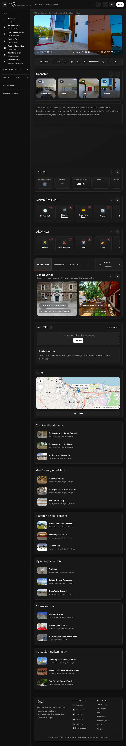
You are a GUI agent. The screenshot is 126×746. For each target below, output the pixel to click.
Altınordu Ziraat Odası (66, 13)
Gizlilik (99, 725)
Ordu (56, 13)
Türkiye (36, 13)
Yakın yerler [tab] (59, 264)
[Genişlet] (109, 61)
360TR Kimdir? (102, 705)
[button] (78, 390)
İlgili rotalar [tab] (75, 264)
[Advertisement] (78, 145)
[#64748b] (45, 184)
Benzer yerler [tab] (43, 264)
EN (112, 4)
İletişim (100, 729)
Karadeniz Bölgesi (47, 13)
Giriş (120, 4)
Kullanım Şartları (103, 721)
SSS (98, 713)
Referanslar (101, 717)
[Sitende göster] (78, 61)
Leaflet (97, 407)
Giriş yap (78, 340)
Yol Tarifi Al (78, 413)
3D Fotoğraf (101, 709)
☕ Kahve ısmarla (79, 728)
